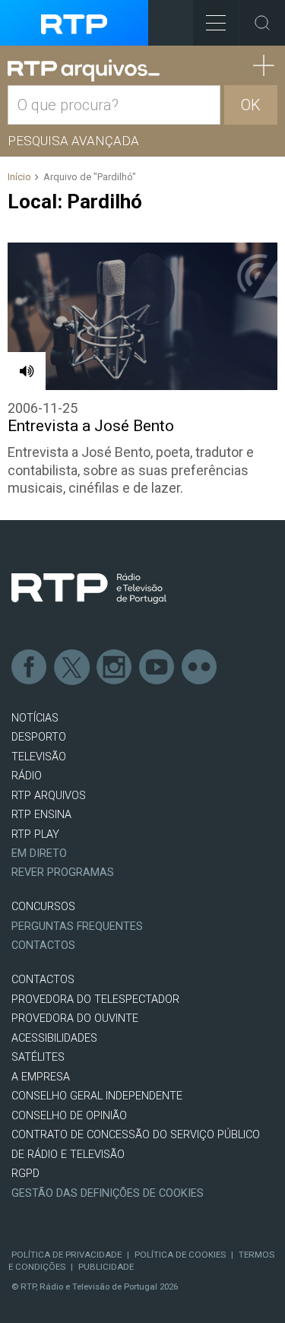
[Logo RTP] (88, 588)
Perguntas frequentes (77, 926)
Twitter (72, 667)
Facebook (29, 667)
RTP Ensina (41, 814)
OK (251, 105)
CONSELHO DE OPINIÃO (69, 1115)
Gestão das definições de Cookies (107, 1193)
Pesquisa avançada (73, 140)
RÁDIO (26, 775)
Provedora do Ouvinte (74, 1018)
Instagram (115, 667)
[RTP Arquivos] (84, 70)
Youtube (157, 667)
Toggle (262, 23)
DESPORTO (38, 737)
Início (19, 176)
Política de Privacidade (66, 1254)
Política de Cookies (180, 1254)
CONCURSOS (43, 906)
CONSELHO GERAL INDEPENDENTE (96, 1096)
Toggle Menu (216, 23)
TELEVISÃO (38, 756)
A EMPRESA (40, 1077)
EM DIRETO (39, 853)
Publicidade (106, 1266)
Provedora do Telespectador (95, 999)
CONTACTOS (42, 979)
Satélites (38, 1057)
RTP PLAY (35, 834)
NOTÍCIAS (35, 718)
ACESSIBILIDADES (54, 1038)
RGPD (25, 1173)
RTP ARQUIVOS (48, 795)
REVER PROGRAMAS (62, 872)
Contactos (43, 945)
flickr (200, 667)
